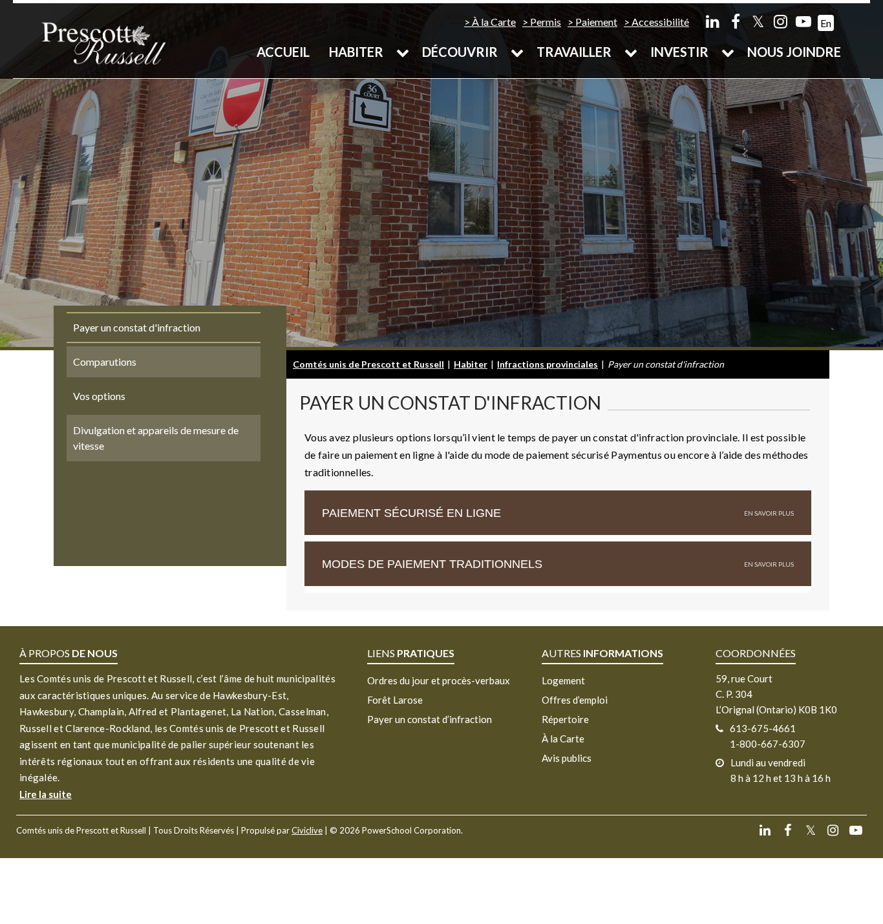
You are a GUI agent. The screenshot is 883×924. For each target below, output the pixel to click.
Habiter (356, 51)
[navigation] (103, 42)
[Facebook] (735, 21)
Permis (545, 22)
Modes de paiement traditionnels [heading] (432, 564)
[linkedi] (713, 21)
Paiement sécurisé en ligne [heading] (411, 513)
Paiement (596, 22)
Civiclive (307, 830)
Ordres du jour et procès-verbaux (438, 680)
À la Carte (494, 22)
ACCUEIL (283, 51)
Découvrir (460, 51)
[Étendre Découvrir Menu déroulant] (517, 51)
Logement (563, 680)
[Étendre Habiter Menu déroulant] (402, 51)
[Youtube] (803, 21)
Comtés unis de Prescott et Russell (368, 364)
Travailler (574, 51)
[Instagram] (780, 21)
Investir (679, 51)
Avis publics (566, 758)
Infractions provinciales (547, 364)
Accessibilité (660, 22)
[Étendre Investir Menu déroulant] (728, 51)
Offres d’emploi (575, 700)
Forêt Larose (395, 700)
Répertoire (565, 719)
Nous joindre (794, 51)
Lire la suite (45, 794)
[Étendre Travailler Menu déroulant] (631, 51)
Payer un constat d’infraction (429, 719)
